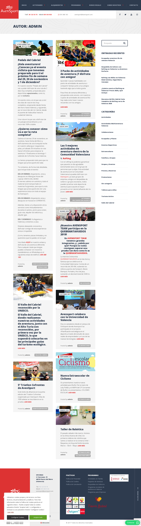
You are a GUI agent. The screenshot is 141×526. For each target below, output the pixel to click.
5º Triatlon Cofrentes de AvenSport (31, 386)
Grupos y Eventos (108, 164)
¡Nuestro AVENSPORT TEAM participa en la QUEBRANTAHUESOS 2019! (74, 230)
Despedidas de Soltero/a (96, 484)
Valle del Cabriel (41, 355)
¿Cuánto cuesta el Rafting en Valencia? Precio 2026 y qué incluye (112, 90)
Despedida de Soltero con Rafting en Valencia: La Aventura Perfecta (114, 69)
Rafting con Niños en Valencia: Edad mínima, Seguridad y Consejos (113, 80)
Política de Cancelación (73, 484)
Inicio (24, 5)
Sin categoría (85, 283)
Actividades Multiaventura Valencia (81, 114)
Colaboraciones (84, 346)
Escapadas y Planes (108, 139)
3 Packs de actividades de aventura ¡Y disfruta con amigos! (75, 74)
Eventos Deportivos (40, 264)
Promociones (42, 267)
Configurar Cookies (17, 517)
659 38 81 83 (44, 489)
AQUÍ (28, 242)
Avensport (64, 177)
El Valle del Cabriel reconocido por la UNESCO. (29, 307)
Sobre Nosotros (114, 5)
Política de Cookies (72, 482)
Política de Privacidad (73, 479)
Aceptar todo (38, 517)
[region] (27, 507)
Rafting (67, 158)
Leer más (10, 512)
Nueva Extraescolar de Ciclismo (74, 377)
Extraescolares (84, 399)
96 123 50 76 (33, 15)
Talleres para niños (83, 456)
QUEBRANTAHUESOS (76, 253)
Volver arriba (138, 494)
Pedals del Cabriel (29, 60)
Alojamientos (57, 5)
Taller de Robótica (71, 429)
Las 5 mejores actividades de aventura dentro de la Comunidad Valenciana (75, 150)
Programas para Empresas (97, 492)
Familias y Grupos (108, 158)
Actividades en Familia (95, 479)
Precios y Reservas (108, 171)
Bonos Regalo (95, 5)
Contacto (133, 5)
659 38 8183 (48, 15)
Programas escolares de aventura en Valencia (96, 488)
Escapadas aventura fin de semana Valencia (111, 59)
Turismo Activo (107, 196)
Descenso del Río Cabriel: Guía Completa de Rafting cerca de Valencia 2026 (113, 101)
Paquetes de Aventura (95, 482)
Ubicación (45, 523)
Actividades (38, 5)
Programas (76, 5)
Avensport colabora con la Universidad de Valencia (74, 317)
